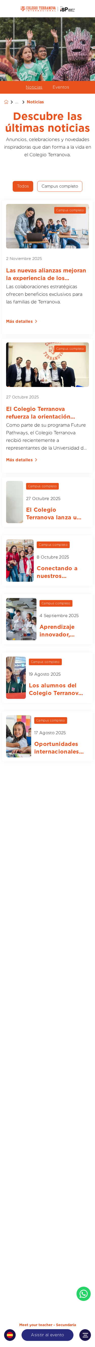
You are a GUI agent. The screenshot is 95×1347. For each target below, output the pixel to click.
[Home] (47, 9)
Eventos (61, 87)
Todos (23, 186)
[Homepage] (9, 102)
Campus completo (60, 186)
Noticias (34, 87)
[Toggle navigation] (85, 1335)
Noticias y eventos (21, 102)
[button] (10, 1335)
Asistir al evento (47, 1334)
